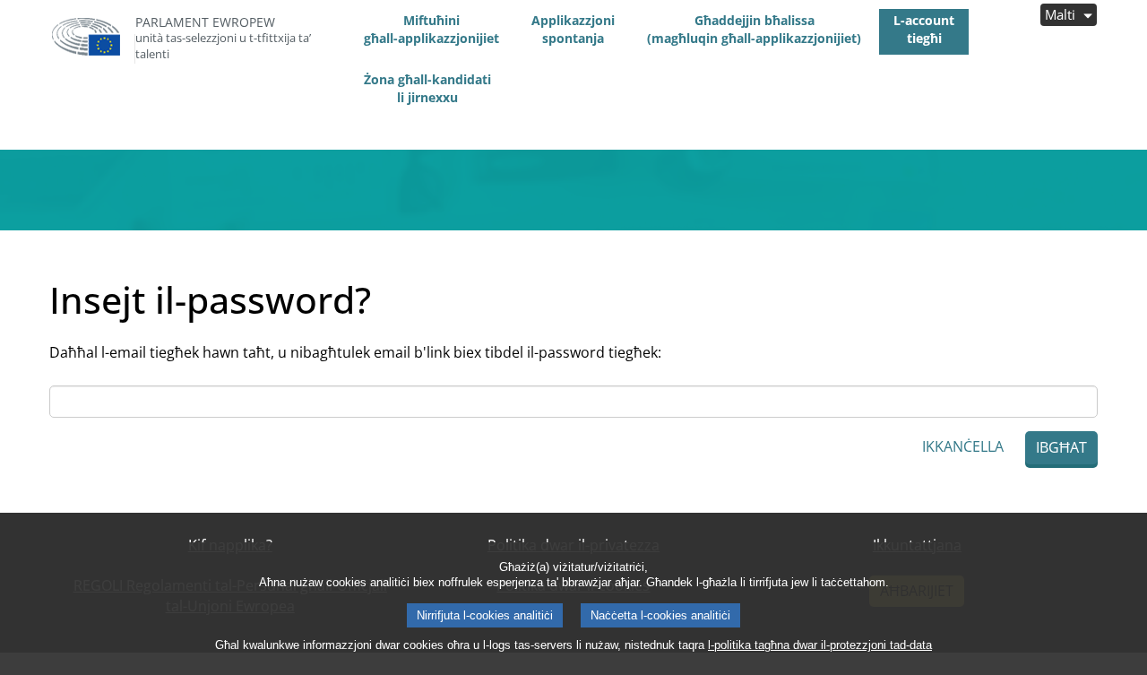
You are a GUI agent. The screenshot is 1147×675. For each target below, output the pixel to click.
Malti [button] (1062, 14)
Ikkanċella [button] (963, 446)
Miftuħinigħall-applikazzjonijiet (431, 29)
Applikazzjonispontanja (573, 29)
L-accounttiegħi (923, 29)
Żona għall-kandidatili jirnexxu (427, 88)
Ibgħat (1061, 447)
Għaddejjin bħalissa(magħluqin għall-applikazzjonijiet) (754, 29)
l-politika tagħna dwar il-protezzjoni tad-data (820, 645)
